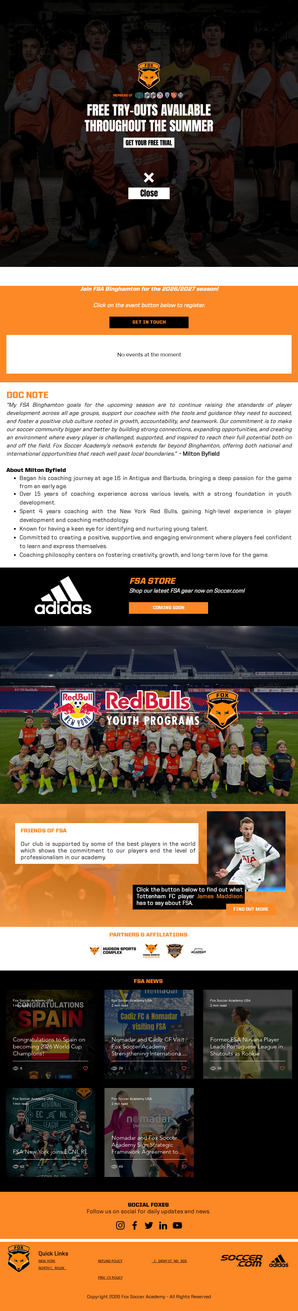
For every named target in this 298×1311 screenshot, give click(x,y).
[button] (149, 177)
